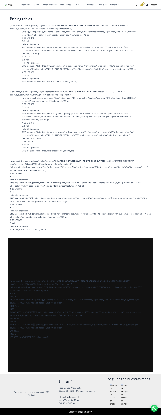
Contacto (114, 5)
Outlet (36, 5)
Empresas (79, 5)
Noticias (103, 5)
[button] (136, 4)
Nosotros (91, 5)
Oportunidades (50, 5)
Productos (25, 5)
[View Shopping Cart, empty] (141, 5)
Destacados (65, 5)
